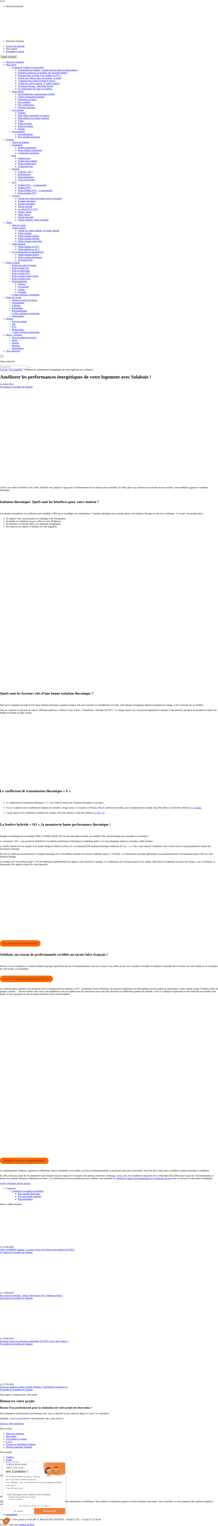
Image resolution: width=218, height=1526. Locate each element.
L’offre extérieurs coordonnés (25, 294)
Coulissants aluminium (28, 153)
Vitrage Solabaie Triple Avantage (33, 220)
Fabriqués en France (27, 99)
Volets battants (18, 244)
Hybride (16, 169)
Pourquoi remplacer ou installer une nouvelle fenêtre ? (43, 72)
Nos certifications (26, 105)
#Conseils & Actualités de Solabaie (16, 387)
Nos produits (18, 110)
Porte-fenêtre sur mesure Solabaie (33, 118)
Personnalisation (19, 281)
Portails (21, 129)
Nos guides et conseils (16, 1439)
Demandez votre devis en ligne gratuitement (24, 1160)
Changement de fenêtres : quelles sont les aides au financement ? (48, 70)
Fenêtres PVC (24, 187)
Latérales (16, 305)
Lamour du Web (26, 1524)
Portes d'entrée (13, 1462)
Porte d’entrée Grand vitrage (25, 276)
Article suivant (23, 1183)
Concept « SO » (25, 171)
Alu (13, 324)
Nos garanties (24, 102)
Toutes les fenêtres (20, 142)
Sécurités (22, 292)
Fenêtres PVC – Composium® (32, 185)
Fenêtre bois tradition (28, 161)
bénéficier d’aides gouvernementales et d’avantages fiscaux (143, 1178)
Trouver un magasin (15, 46)
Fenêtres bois (24, 158)
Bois (14, 155)
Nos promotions (25, 134)
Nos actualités (18, 131)
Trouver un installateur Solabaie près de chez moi (26, 979)
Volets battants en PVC (28, 246)
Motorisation (18, 316)
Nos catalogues (13, 351)
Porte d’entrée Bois (21, 270)
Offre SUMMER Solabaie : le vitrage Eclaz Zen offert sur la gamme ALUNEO (37, 1249)
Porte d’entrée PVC (21, 273)
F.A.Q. (9, 1441)
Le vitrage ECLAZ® (28, 209)
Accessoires (23, 286)
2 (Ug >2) (99, 813)
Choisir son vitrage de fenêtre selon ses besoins (40, 198)
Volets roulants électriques (30, 257)
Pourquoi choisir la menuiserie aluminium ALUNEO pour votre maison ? (34, 1341)
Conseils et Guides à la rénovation (28, 67)
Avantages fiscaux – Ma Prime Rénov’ (36, 86)
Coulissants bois (25, 166)
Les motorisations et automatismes (28, 252)
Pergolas (16, 345)
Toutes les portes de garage (24, 300)
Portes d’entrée (25, 123)
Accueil (3, 369)
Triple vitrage (24, 214)
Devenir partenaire (14, 6)
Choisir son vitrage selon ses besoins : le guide (39, 78)
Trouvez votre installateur (12, 1423)
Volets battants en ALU (29, 249)
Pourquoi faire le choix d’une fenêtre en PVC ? (40, 75)
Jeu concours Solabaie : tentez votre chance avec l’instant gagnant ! (31, 1295)
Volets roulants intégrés (28, 238)
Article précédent (8, 1183)
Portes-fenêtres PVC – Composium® (35, 190)
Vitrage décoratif (25, 217)
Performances (24, 174)
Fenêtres (22, 113)
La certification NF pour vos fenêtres (35, 89)
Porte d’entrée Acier (21, 278)
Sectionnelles (18, 303)
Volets (21, 121)
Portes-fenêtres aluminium (30, 150)
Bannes (15, 343)
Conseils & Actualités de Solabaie (27, 1191)
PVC (14, 182)
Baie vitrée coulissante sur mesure (33, 115)
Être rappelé (11, 49)
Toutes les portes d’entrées (24, 265)
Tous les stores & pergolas (24, 337)
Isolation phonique (26, 204)
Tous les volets (19, 225)
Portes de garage (25, 126)
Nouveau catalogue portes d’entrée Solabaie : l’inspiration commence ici (33, 1387)
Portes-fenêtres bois (27, 163)
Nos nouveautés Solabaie (29, 1196)
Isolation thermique (27, 201)
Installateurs (11, 1514)
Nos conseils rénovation (29, 137)
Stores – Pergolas (14, 335)
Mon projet (11, 64)
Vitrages (16, 196)
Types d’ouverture (26, 179)
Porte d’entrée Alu (20, 268)
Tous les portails (19, 321)
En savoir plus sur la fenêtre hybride (20, 943)
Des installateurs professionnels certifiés (36, 94)
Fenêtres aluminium (27, 147)
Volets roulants (19, 228)
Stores (15, 340)
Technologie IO (25, 260)
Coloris (21, 289)
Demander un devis (15, 51)
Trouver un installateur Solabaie (21, 1444)
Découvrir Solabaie (15, 41)
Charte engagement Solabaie (31, 97)
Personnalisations (26, 177)
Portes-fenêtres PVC (27, 193)
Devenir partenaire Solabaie (19, 1447)
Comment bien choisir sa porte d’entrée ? (37, 81)
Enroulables (17, 308)
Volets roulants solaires (28, 236)
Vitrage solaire (24, 212)
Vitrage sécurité (25, 206)
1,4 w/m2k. (196, 807)
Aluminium (17, 145)
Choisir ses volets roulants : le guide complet (38, 83)
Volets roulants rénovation (30, 241)
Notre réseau (18, 91)
